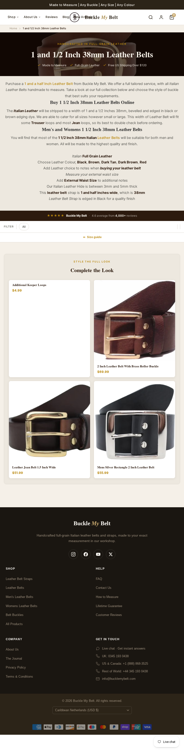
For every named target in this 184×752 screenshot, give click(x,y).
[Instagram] (73, 554)
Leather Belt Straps (19, 579)
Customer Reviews (109, 615)
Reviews (52, 17)
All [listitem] (24, 226)
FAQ (99, 579)
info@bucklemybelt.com (119, 678)
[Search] (150, 17)
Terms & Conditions (19, 676)
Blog (66, 17)
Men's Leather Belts (19, 597)
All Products (14, 624)
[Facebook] (86, 554)
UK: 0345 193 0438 (115, 656)
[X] (110, 554)
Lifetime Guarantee (109, 606)
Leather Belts (109, 138)
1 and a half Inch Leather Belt (48, 84)
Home (13, 28)
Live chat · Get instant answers (123, 648)
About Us (31, 17)
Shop (12, 17)
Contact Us (103, 588)
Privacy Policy (16, 667)
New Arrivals (83, 17)
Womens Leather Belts (21, 606)
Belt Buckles (14, 615)
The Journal (14, 658)
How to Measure (107, 597)
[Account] (161, 17)
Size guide (94, 237)
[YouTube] (98, 554)
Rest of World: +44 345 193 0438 (125, 671)
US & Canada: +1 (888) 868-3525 (125, 663)
